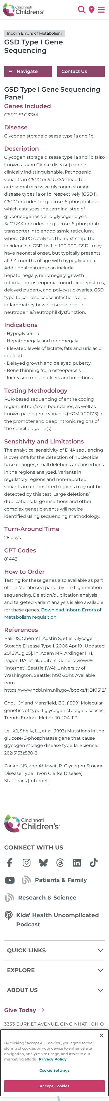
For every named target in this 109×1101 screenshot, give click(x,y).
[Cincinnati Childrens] (54, 823)
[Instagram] (26, 862)
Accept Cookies (55, 1086)
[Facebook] (9, 862)
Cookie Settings (54, 1070)
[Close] (101, 1035)
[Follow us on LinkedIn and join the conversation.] (76, 862)
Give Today (20, 1010)
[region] (54, 1063)
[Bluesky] (43, 862)
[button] (82, 10)
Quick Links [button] (26, 950)
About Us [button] (22, 990)
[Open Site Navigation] (101, 10)
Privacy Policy (53, 1059)
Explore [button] (21, 970)
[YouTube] (9, 880)
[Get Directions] (91, 10)
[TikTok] (93, 862)
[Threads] (60, 862)
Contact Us (74, 71)
